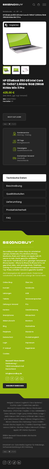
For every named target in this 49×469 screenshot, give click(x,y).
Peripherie (7, 332)
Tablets (6, 299)
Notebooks (7, 11)
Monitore (28, 321)
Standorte (29, 332)
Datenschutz (8, 337)
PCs (26, 304)
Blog (4, 326)
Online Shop (7, 282)
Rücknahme (30, 326)
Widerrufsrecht (9, 321)
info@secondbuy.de (13, 373)
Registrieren (30, 348)
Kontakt (6, 288)
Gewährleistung (31, 310)
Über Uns (29, 282)
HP (17, 11)
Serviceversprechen (33, 299)
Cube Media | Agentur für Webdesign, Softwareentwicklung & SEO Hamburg (23, 446)
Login (5, 343)
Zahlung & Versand (10, 304)
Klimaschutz (30, 315)
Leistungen (7, 293)
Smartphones (8, 315)
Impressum (29, 343)
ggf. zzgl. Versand (19, 95)
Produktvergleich (32, 337)
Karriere (6, 310)
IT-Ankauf (7, 348)
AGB (27, 293)
